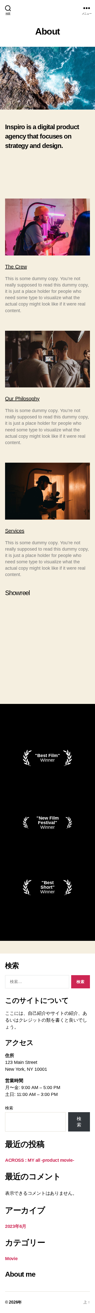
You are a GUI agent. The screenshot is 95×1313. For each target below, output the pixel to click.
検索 (9, 1108)
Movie (11, 1258)
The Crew (16, 266)
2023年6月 (15, 1226)
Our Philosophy (22, 398)
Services (14, 531)
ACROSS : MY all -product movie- (39, 1160)
